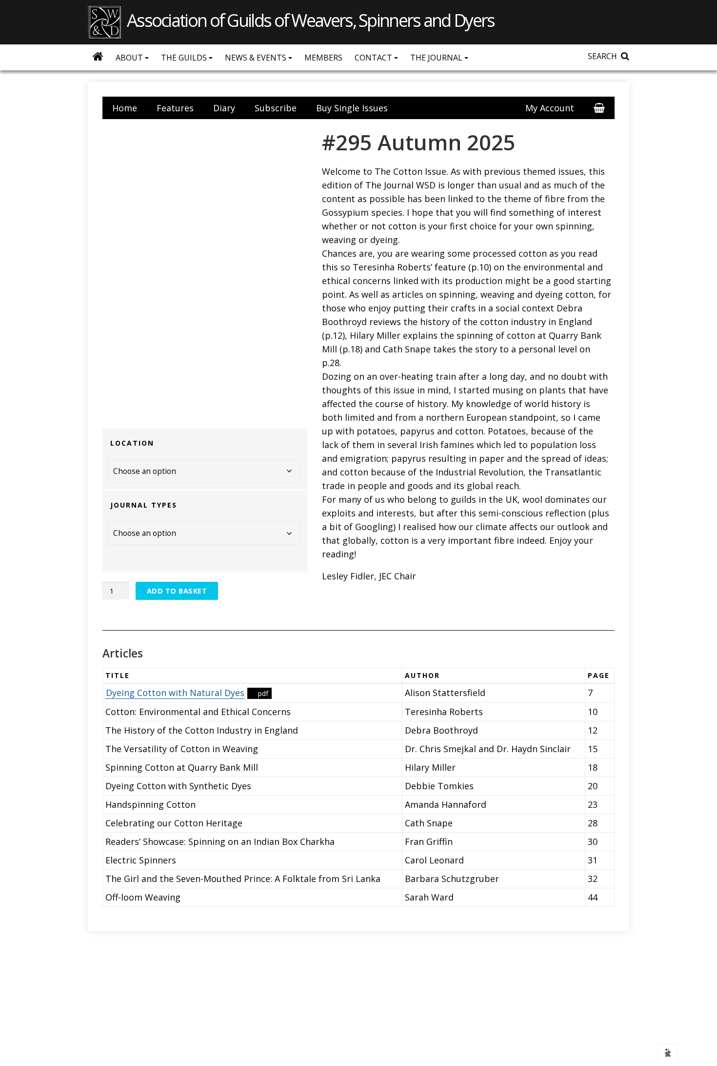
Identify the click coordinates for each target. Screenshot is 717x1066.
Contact (374, 57)
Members (323, 57)
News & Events (256, 57)
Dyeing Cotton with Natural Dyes (175, 692)
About (130, 57)
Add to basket (177, 590)
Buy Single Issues (352, 108)
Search (602, 56)
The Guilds (185, 57)
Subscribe (276, 108)
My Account (549, 108)
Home (98, 56)
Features (175, 108)
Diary (224, 108)
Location (132, 443)
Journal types (143, 505)
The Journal (437, 57)
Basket (599, 108)
